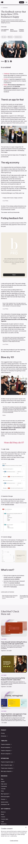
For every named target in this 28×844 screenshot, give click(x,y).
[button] (4, 736)
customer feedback (14, 583)
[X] (8, 61)
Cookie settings (14, 840)
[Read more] (10, 597)
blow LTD (3, 116)
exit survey (14, 586)
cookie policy (13, 836)
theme (19, 545)
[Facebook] (11, 61)
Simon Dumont (13, 31)
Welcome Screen (5, 545)
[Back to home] (2, 2)
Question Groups (9, 504)
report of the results (13, 327)
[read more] (14, 645)
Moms (16, 108)
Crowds (15, 106)
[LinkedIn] (6, 61)
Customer (21, 31)
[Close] (25, 827)
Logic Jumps (11, 295)
